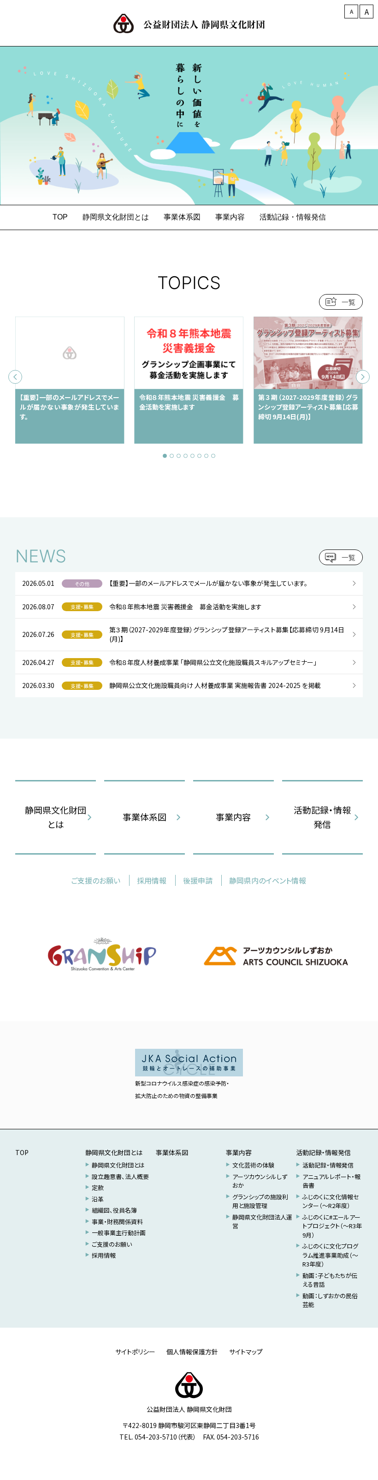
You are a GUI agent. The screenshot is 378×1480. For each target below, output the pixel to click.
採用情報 (151, 880)
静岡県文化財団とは (55, 817)
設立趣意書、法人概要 (120, 1176)
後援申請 (198, 880)
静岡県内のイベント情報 (267, 880)
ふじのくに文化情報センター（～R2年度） (330, 1201)
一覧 (348, 302)
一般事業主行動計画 (119, 1232)
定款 (98, 1187)
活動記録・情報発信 (322, 817)
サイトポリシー (135, 1351)
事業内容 (233, 816)
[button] (165, 456)
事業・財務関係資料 (117, 1221)
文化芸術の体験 (253, 1165)
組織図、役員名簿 (114, 1210)
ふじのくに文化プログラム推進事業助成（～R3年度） (330, 1255)
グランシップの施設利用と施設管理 (260, 1201)
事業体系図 (144, 816)
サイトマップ (246, 1351)
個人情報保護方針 (192, 1351)
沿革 (98, 1199)
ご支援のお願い (95, 880)
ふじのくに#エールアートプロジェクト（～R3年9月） (332, 1226)
